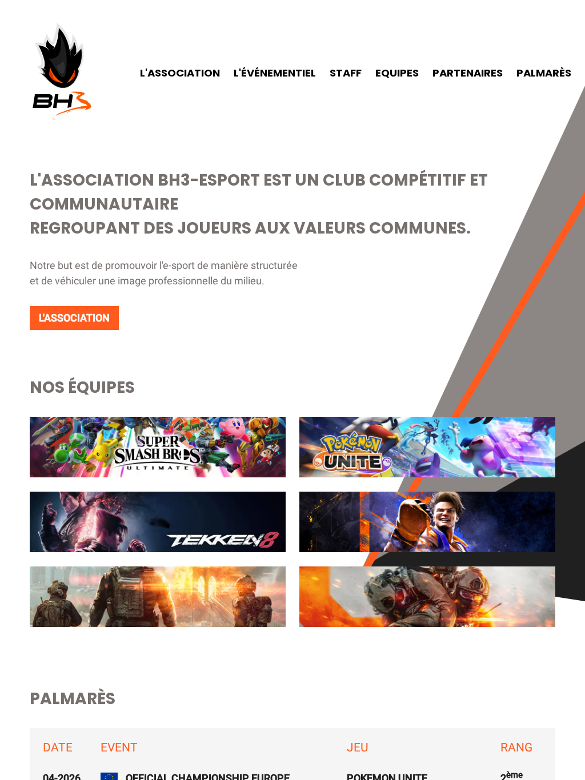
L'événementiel (275, 73)
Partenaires (467, 73)
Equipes (397, 73)
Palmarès (543, 73)
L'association (180, 73)
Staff (346, 73)
